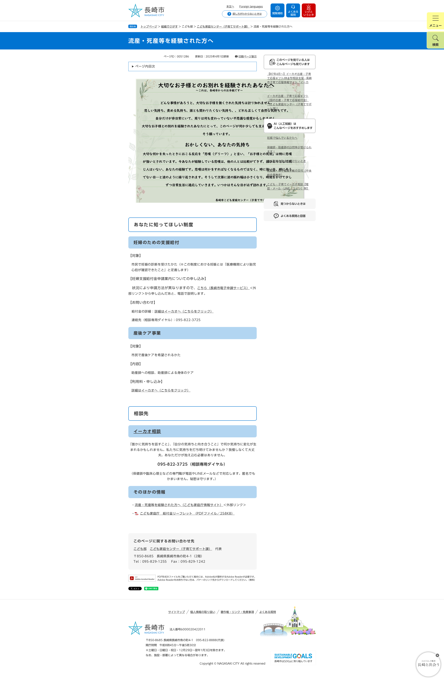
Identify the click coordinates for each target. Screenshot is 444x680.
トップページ (148, 26)
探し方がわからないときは (247, 14)
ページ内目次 (145, 66)
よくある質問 (267, 612)
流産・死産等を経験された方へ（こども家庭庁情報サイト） (179, 504)
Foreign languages (251, 6)
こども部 (140, 548)
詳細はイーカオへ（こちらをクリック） (184, 311)
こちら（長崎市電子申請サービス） (223, 287)
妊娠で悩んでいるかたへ (282, 137)
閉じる (437, 655)
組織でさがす (169, 26)
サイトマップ (176, 612)
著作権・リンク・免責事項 (237, 612)
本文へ (230, 6)
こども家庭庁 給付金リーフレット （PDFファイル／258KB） (187, 513)
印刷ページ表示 (247, 56)
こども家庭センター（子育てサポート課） (223, 26)
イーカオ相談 (147, 431)
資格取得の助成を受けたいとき (286, 161)
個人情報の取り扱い (202, 612)
